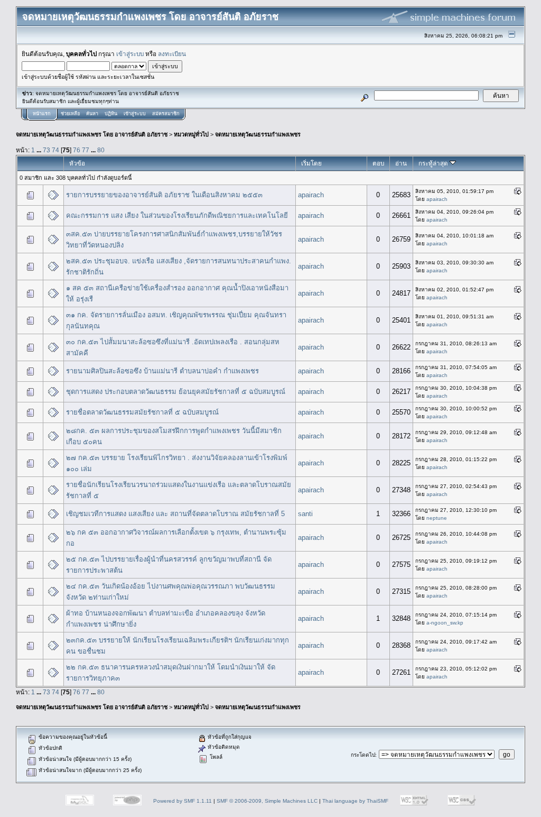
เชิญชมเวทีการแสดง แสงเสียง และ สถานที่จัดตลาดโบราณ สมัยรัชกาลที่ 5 (175, 514)
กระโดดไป (363, 755)
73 (46, 149)
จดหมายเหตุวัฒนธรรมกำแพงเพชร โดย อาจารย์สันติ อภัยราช (91, 134)
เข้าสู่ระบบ (130, 53)
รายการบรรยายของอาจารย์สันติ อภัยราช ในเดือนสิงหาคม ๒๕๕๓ (164, 195)
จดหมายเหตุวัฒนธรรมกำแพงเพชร (258, 134)
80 (101, 149)
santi (305, 514)
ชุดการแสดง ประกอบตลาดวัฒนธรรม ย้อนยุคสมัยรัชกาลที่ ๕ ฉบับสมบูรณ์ (175, 392)
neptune (436, 518)
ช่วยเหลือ (70, 113)
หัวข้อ (77, 163)
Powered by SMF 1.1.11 (182, 801)
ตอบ (378, 163)
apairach (311, 195)
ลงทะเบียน (172, 53)
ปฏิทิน (111, 113)
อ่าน (401, 163)
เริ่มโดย (311, 163)
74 (55, 149)
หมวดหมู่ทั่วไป (191, 134)
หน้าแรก (41, 113)
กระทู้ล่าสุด (434, 163)
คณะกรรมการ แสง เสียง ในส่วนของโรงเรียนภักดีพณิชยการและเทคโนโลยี (177, 215)
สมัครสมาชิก (165, 113)
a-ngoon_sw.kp (444, 623)
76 (76, 149)
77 (85, 149)
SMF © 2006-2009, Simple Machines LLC (267, 801)
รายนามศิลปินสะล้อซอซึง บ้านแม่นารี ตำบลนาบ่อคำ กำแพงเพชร (162, 371)
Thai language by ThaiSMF (355, 801)
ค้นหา (92, 113)
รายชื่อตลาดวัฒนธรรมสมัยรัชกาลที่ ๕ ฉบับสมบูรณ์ (142, 412)
